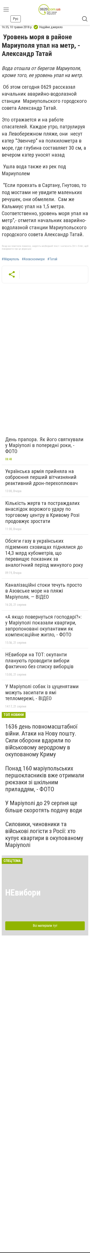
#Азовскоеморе (33, 259)
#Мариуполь (10, 259)
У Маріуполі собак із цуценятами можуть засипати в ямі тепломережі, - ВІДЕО (42, 692)
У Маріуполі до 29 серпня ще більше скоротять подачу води (43, 806)
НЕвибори (23, 893)
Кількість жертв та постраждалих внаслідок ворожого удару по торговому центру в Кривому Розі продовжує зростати (42, 512)
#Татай (52, 259)
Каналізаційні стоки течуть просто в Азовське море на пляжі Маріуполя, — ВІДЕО (43, 591)
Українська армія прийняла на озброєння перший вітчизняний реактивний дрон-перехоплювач (41, 477)
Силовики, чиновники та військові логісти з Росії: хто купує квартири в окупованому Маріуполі (44, 835)
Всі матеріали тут (45, 926)
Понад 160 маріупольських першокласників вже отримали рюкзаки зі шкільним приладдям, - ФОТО (44, 779)
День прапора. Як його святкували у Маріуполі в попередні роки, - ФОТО (44, 445)
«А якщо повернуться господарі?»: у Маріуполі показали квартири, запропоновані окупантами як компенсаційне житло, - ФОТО (43, 626)
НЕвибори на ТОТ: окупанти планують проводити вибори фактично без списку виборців (39, 661)
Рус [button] (15, 19)
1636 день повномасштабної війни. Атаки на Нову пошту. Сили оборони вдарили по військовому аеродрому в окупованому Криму (41, 740)
